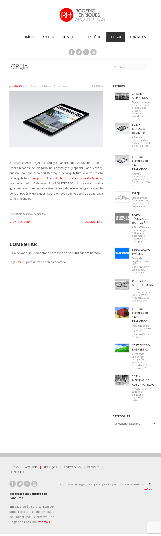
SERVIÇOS (69, 37)
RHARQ (18, 86)
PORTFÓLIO (93, 37)
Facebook (72, 52)
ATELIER (48, 37)
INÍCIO (29, 37)
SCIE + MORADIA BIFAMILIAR (139, 129)
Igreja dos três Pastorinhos (31, 213)
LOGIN (21, 262)
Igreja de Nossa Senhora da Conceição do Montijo (66, 178)
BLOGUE (116, 37)
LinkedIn (86, 52)
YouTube (93, 52)
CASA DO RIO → (93, 221)
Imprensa (97, 86)
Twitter (79, 52)
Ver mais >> (46, 522)
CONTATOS (138, 37)
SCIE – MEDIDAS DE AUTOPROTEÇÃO (143, 380)
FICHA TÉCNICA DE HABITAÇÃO (140, 219)
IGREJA (136, 193)
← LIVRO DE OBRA (19, 221)
